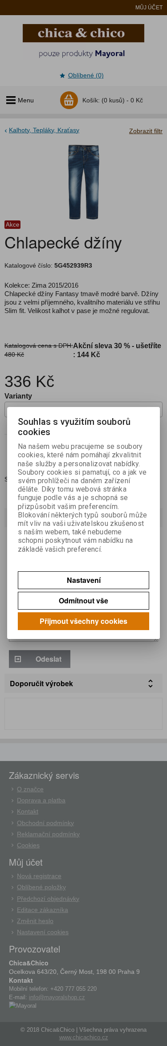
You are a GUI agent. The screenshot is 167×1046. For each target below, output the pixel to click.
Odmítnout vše (83, 600)
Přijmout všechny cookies (83, 621)
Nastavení (84, 580)
